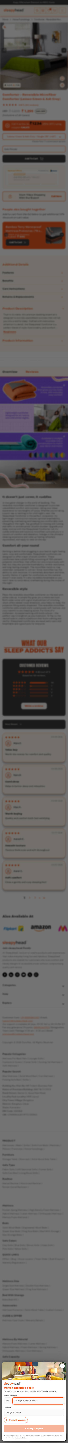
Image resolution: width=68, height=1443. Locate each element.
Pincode (7, 1407)
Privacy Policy (21, 1438)
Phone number (10, 1395)
